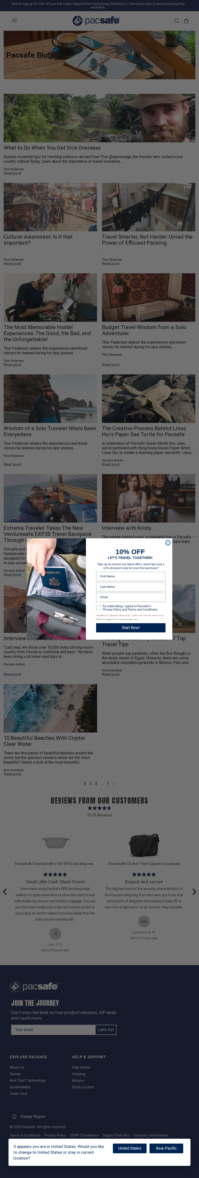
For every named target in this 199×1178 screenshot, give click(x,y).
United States (129, 1148)
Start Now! (131, 627)
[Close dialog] (168, 542)
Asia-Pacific (166, 1148)
